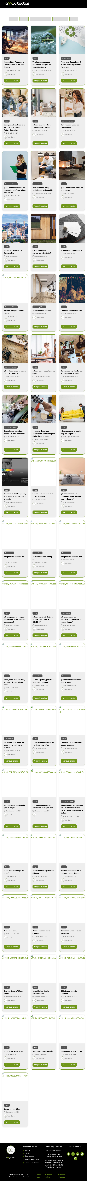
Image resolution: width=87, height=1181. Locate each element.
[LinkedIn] (77, 1154)
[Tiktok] (82, 1154)
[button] (52, 4)
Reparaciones (37, 183)
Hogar (35, 121)
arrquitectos (11, 74)
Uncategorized (66, 58)
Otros (6, 58)
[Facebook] (68, 1154)
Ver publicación (12, 80)
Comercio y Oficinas (67, 121)
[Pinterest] (75, 1158)
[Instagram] (73, 1154)
